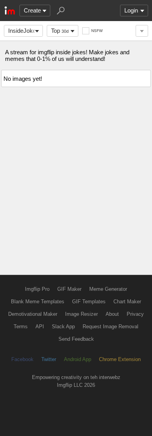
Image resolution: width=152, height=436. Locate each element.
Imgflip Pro (37, 289)
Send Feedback (76, 339)
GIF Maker (69, 289)
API (39, 326)
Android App (77, 359)
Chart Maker (127, 301)
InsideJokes (23, 30)
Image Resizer (81, 314)
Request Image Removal (110, 326)
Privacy (135, 314)
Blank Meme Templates (37, 301)
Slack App (63, 326)
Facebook (22, 359)
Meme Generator (108, 289)
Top (60, 30)
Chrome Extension (120, 359)
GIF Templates (89, 301)
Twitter (48, 359)
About (112, 314)
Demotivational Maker (32, 314)
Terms (21, 326)
